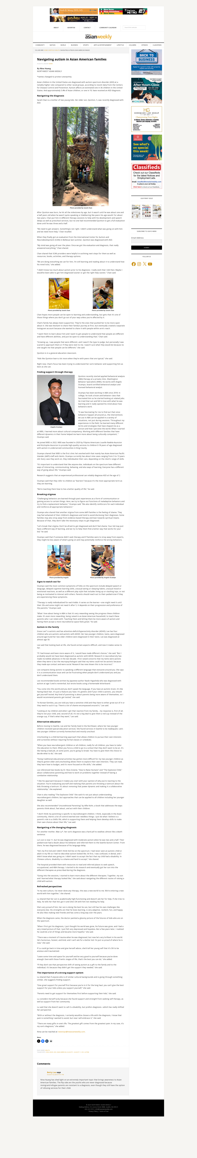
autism (87, 1052)
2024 (47, 1052)
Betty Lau (51, 1072)
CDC (82, 1052)
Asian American (61, 1052)
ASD (55, 1052)
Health (47, 1050)
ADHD (51, 1052)
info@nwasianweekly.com (104, 1109)
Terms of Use (103, 1111)
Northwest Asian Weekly (98, 37)
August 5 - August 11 (74, 1052)
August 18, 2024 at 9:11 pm (55, 1074)
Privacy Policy (93, 1111)
